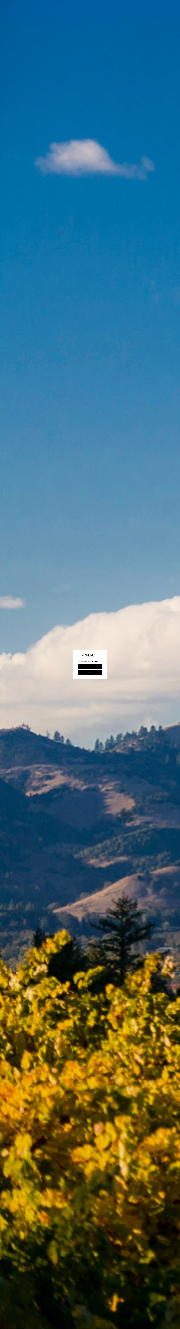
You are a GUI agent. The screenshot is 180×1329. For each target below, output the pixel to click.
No (90, 672)
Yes (90, 666)
